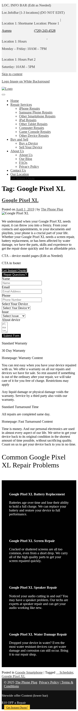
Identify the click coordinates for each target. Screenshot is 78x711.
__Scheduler (64, 672)
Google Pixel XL (20, 200)
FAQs (23, 162)
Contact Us (18, 170)
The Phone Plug (52, 209)
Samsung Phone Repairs (35, 112)
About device (11, 320)
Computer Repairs (31, 128)
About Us (17, 151)
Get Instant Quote (22, 178)
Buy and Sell (19, 139)
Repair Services (21, 104)
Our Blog (25, 159)
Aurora (6, 30)
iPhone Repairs (29, 108)
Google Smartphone (29, 672)
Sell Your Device (30, 147)
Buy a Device (28, 143)
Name (6, 279)
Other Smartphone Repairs (37, 116)
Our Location (19, 174)
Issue (5, 312)
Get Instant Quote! (17, 707)
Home (14, 101)
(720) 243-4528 (44, 30)
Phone (6, 295)
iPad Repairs (27, 120)
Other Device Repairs (34, 135)
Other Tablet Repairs (33, 124)
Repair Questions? (15, 274)
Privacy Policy (29, 166)
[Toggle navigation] (3, 94)
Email (6, 287)
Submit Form (11, 335)
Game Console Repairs (35, 132)
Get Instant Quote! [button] (14, 270)
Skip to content (12, 74)
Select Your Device (15, 304)
